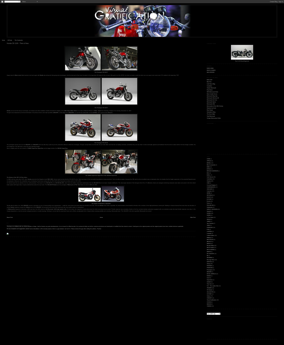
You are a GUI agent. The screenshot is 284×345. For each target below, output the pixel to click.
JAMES (209, 221)
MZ (207, 255)
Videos (208, 296)
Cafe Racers (210, 177)
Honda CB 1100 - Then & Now (18, 43)
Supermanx (210, 279)
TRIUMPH (209, 287)
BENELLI (209, 163)
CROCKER (209, 189)
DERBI (208, 193)
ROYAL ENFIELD (211, 273)
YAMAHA (209, 306)
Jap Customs (210, 223)
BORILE (209, 169)
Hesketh (209, 211)
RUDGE (209, 275)
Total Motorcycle (211, 116)
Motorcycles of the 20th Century (215, 106)
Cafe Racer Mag (211, 83)
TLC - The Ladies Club (212, 285)
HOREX (209, 215)
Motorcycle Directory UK (213, 98)
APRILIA (209, 160)
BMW (208, 167)
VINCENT (209, 298)
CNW (208, 183)
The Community (19, 40)
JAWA (208, 225)
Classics (209, 181)
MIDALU (209, 243)
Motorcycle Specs (211, 102)
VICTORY (209, 294)
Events (208, 201)
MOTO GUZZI (210, 247)
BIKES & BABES (211, 70)
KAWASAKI (210, 227)
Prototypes (209, 269)
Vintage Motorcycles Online (214, 118)
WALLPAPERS (210, 72)
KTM (208, 229)
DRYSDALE (210, 195)
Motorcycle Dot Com (212, 100)
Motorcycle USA (211, 104)
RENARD (209, 271)
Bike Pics (209, 81)
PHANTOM (209, 267)
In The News (210, 217)
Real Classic (210, 110)
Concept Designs (211, 185)
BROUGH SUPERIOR (212, 171)
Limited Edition (210, 235)
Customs (209, 191)
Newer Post (10, 217)
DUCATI (209, 197)
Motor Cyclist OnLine (212, 94)
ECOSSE (209, 199)
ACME (208, 158)
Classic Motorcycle (211, 87)
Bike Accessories (211, 165)
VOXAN (209, 302)
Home (3, 40)
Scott (208, 277)
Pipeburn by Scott (211, 108)
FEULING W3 (210, 205)
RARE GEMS (210, 68)
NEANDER (209, 257)
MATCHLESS (210, 239)
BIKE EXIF (209, 79)
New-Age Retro (211, 259)
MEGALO (209, 241)
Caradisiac (209, 85)
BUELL (208, 175)
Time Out (209, 283)
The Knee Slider (211, 114)
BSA (208, 173)
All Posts (10, 40)
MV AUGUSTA (210, 253)
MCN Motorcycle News (212, 91)
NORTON (209, 261)
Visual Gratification (211, 300)
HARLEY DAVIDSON (212, 209)
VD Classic (209, 289)
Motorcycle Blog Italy (212, 96)
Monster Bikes (210, 245)
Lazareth (209, 233)
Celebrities (209, 179)
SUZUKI (209, 281)
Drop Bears (210, 89)
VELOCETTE (210, 292)
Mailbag (209, 237)
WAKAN (209, 304)
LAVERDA (209, 231)
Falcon (208, 203)
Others (208, 263)
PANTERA (209, 265)
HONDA (209, 213)
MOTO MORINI (210, 249)
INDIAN (209, 219)
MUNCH (209, 251)
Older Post (193, 217)
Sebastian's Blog (211, 112)
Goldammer (210, 207)
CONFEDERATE (211, 187)
